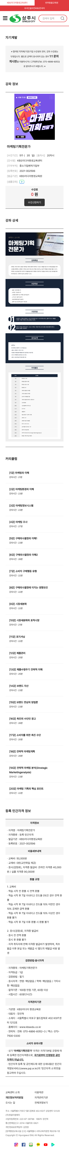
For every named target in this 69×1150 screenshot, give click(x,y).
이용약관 (39, 1092)
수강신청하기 (34, 202)
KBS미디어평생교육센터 (17, 2)
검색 (62, 18)
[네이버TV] (53, 1145)
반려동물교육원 (51, 2)
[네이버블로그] (31, 1145)
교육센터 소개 (13, 1092)
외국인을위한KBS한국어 (34, 8)
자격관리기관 (41, 1097)
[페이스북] (23, 1145)
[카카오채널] (38, 1145)
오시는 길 (10, 1102)
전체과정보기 (41, 1102)
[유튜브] (45, 1145)
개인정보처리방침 (14, 1097)
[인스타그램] (16, 1145)
